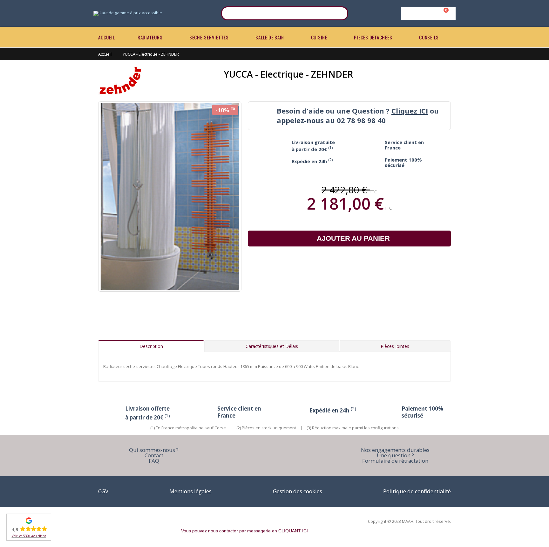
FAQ (154, 460)
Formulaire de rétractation (395, 460)
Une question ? (395, 455)
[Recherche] (339, 13)
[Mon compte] (427, 13)
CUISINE (319, 37)
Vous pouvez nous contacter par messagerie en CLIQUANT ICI (244, 530)
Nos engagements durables (395, 450)
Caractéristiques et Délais (272, 346)
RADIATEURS (150, 37)
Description (151, 346)
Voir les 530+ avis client (29, 536)
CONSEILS (429, 37)
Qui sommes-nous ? (154, 450)
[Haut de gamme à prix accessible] (127, 13)
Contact (154, 455)
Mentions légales (190, 491)
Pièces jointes (395, 346)
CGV (103, 491)
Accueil (105, 54)
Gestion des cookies (297, 491)
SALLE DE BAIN (269, 37)
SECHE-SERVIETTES (209, 37)
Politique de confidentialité (417, 491)
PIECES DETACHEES (373, 37)
